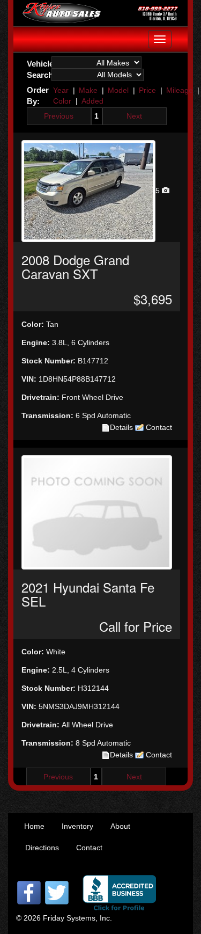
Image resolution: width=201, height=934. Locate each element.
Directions (42, 847)
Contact (158, 427)
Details (121, 427)
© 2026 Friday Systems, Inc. (64, 918)
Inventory (77, 826)
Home (34, 826)
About (120, 826)
